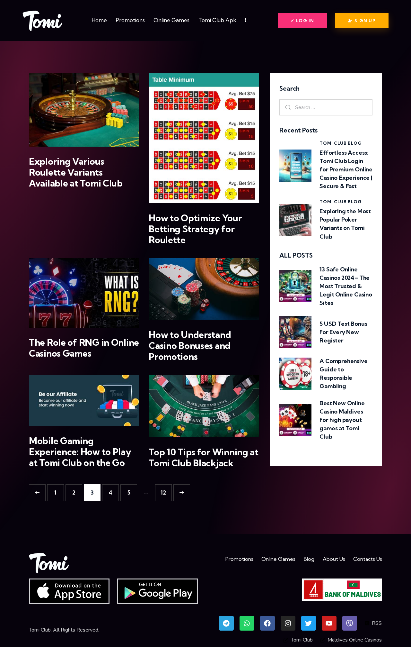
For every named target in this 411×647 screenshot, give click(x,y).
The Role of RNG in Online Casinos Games (84, 348)
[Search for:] (325, 107)
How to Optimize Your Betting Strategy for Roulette (195, 229)
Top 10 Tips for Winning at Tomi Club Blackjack (203, 458)
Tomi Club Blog (340, 143)
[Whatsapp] (247, 623)
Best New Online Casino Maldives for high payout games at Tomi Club (341, 419)
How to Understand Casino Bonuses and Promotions (190, 345)
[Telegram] (226, 623)
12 (166, 490)
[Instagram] (288, 623)
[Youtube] (329, 623)
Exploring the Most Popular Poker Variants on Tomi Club (345, 223)
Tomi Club (40, 629)
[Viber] (349, 623)
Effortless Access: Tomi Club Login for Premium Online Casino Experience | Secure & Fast (345, 169)
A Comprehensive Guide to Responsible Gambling (343, 373)
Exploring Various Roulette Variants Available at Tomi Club (76, 172)
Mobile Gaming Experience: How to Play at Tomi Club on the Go (80, 451)
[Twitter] (308, 623)
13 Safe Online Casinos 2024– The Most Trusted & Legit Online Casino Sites (345, 286)
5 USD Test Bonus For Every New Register (343, 332)
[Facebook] (267, 623)
